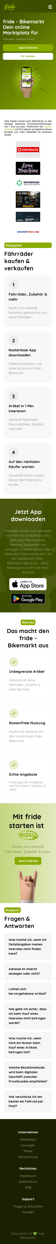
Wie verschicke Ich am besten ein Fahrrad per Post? (26, 1101)
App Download (28, 47)
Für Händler (28, 56)
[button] (50, 7)
